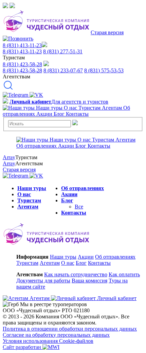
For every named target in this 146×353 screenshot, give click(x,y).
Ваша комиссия (89, 280)
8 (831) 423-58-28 (22, 64)
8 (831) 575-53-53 (104, 70)
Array (9, 157)
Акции (69, 194)
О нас (24, 194)
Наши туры (31, 188)
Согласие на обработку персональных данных (56, 335)
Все (79, 206)
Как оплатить (124, 274)
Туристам (29, 200)
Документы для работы (43, 280)
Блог (67, 200)
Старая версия (107, 32)
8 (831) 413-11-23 (22, 45)
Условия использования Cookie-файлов (48, 341)
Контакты (73, 213)
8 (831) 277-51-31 (63, 51)
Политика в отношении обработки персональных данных (70, 329)
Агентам (27, 206)
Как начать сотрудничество (75, 274)
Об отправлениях (82, 188)
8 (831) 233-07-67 (63, 70)
